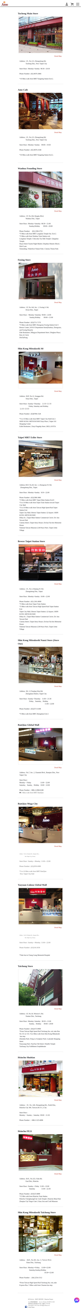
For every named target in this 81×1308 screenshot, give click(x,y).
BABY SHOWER (39, 1299)
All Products (31, 1299)
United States (31, 1307)
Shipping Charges (48, 1299)
